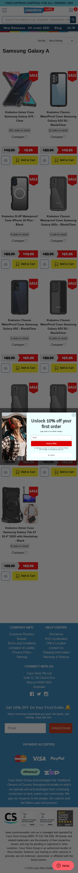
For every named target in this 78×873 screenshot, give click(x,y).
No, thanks (51, 455)
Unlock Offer (51, 443)
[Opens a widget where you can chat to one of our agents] (63, 866)
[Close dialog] (73, 415)
